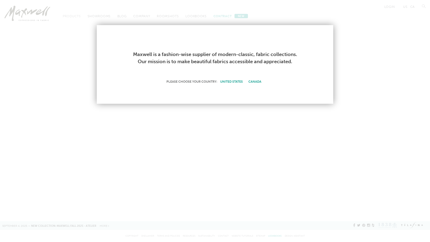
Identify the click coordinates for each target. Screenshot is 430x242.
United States (231, 82)
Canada (254, 82)
